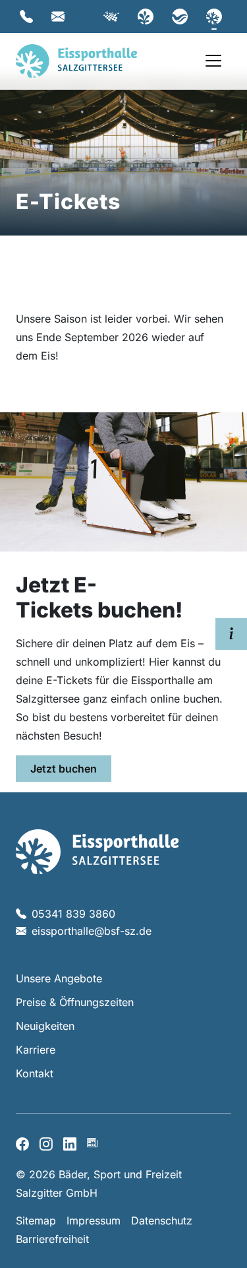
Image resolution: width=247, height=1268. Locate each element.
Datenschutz (161, 1220)
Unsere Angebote (59, 978)
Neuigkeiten (45, 1025)
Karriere (35, 1049)
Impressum (94, 1220)
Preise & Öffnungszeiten (75, 1002)
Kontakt (34, 1073)
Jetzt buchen (63, 768)
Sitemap (36, 1220)
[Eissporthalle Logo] (97, 850)
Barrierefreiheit (52, 1239)
